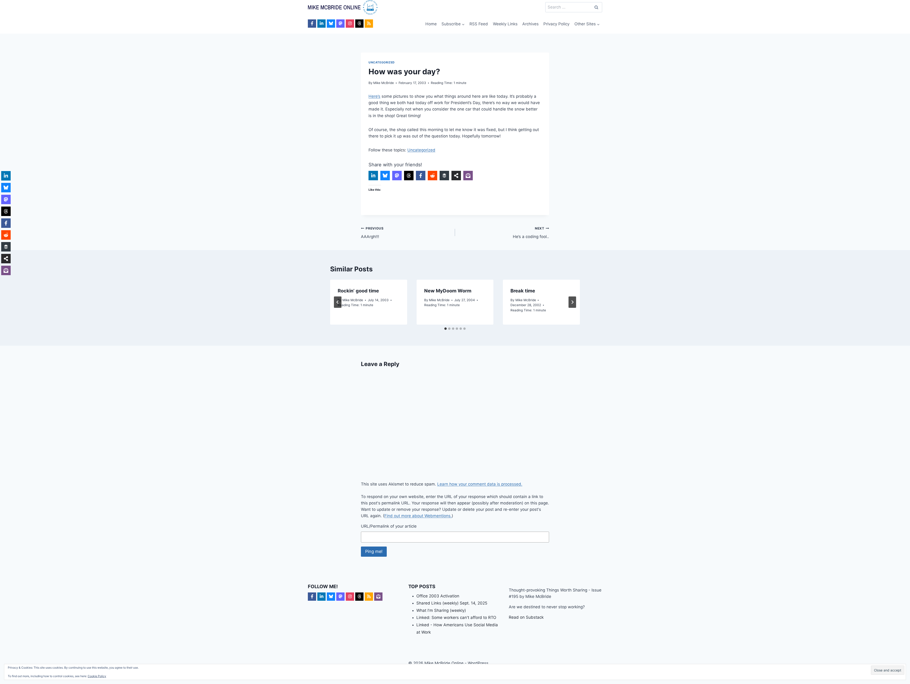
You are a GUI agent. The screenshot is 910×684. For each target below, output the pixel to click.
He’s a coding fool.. (531, 232)
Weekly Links (505, 24)
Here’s (374, 96)
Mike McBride (383, 83)
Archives (530, 24)
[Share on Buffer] (444, 175)
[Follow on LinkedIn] (321, 23)
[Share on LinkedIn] (373, 175)
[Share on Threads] (409, 175)
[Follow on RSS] (369, 23)
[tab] (445, 328)
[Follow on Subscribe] (378, 596)
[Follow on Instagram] (350, 23)
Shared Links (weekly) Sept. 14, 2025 (451, 603)
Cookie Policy (97, 676)
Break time (522, 291)
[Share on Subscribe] (468, 175)
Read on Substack (526, 617)
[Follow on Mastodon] (340, 23)
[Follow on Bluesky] (331, 23)
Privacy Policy (556, 24)
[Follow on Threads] (359, 23)
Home (431, 24)
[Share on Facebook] (420, 175)
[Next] (572, 302)
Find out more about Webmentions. (418, 515)
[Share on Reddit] (432, 175)
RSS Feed (478, 24)
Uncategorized (382, 62)
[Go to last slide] (337, 302)
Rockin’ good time (358, 291)
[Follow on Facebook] (312, 23)
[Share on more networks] (456, 175)
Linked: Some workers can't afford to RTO (456, 617)
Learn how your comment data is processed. (479, 484)
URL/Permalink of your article (389, 526)
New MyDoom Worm (447, 291)
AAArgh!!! (372, 232)
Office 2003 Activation (437, 596)
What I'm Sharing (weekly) (441, 610)
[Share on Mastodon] (397, 175)
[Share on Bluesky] (385, 175)
